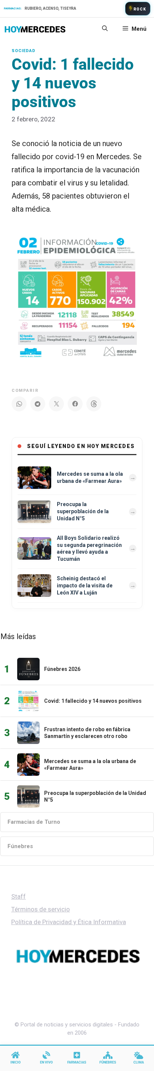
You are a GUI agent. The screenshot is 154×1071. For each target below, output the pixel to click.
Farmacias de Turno (33, 822)
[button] (105, 29)
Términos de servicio (40, 909)
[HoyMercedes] (35, 29)
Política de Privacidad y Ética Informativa (68, 922)
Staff (18, 896)
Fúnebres (20, 846)
